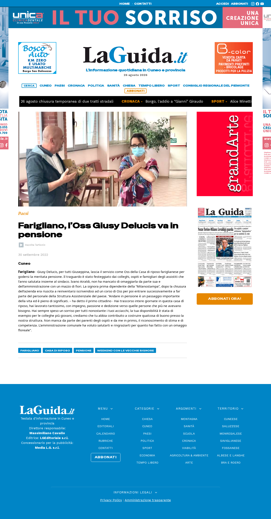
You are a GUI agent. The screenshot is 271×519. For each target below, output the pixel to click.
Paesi (147, 433)
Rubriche (105, 440)
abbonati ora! (224, 299)
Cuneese (231, 419)
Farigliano (29, 350)
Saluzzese (230, 426)
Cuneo (147, 426)
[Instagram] (252, 4)
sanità (113, 85)
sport (174, 85)
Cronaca (189, 440)
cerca (29, 85)
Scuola (189, 433)
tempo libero (151, 85)
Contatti (105, 448)
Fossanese (230, 448)
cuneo (46, 85)
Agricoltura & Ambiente (189, 455)
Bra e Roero (231, 462)
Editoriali (105, 426)
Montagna (189, 419)
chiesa (129, 85)
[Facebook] (257, 4)
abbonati (239, 4)
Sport (147, 448)
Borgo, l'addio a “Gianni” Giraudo (156, 101)
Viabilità (189, 448)
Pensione (83, 350)
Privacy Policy (111, 500)
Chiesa (147, 419)
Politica (147, 440)
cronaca (76, 85)
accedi (222, 4)
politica (96, 85)
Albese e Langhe (231, 455)
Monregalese (231, 433)
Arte (189, 462)
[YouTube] (262, 4)
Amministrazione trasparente (148, 500)
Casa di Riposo (57, 350)
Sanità (189, 426)
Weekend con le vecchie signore (125, 350)
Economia (147, 455)
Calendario (105, 433)
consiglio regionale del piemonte (216, 85)
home (124, 4)
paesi (60, 85)
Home (105, 419)
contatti (143, 4)
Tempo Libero (147, 462)
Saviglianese (230, 440)
